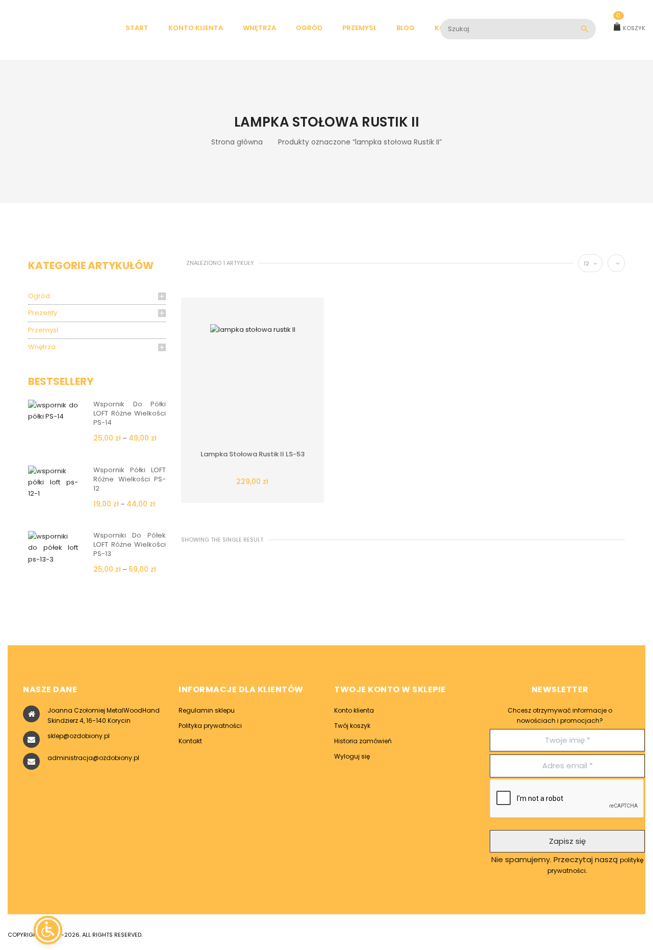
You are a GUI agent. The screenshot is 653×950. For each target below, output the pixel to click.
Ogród (39, 296)
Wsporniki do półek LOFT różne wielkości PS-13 (129, 544)
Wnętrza (42, 347)
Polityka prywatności (210, 725)
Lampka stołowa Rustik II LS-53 (252, 454)
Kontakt (190, 741)
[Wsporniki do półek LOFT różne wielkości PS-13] (53, 547)
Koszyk (630, 28)
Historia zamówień (363, 741)
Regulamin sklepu (207, 710)
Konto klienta (354, 710)
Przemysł (43, 330)
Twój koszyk (352, 725)
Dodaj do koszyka (237, 477)
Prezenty (42, 313)
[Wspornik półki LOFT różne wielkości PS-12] (53, 481)
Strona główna (237, 142)
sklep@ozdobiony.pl (78, 736)
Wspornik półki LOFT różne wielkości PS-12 (129, 479)
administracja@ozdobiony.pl (93, 757)
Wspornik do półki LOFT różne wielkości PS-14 (129, 413)
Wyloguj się (352, 756)
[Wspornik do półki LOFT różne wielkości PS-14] (53, 410)
